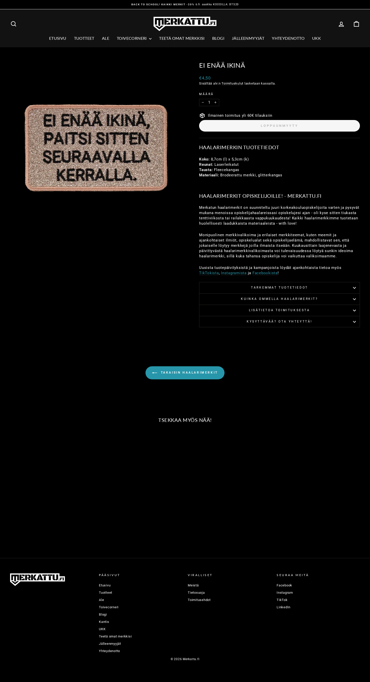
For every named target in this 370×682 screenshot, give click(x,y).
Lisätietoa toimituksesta (279, 310)
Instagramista (234, 273)
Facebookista (265, 273)
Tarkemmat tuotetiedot (279, 287)
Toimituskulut (232, 83)
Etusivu (57, 38)
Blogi (218, 38)
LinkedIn (283, 607)
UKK (316, 38)
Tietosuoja (196, 592)
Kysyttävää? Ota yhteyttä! (279, 321)
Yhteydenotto (288, 38)
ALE (105, 38)
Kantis (104, 622)
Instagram (285, 592)
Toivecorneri (132, 38)
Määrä (206, 94)
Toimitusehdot (199, 600)
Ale (101, 600)
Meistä (193, 585)
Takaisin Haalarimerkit (188, 373)
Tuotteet (84, 38)
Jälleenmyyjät (248, 38)
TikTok (282, 600)
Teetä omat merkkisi (182, 38)
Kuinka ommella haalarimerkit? (279, 299)
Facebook (284, 585)
